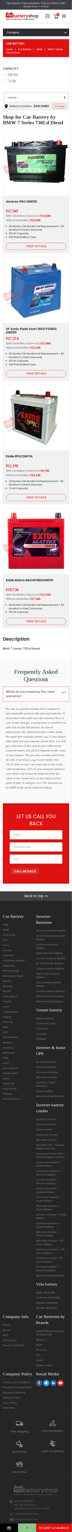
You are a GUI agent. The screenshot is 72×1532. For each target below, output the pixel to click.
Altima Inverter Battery (50, 996)
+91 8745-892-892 (26, 1514)
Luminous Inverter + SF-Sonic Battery (50, 1251)
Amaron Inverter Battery (51, 930)
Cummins (42, 1028)
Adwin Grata (44, 1365)
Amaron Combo (46, 1124)
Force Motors (11, 1099)
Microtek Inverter (46, 1077)
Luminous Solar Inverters (45, 1084)
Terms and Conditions (17, 1382)
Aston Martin (10, 1037)
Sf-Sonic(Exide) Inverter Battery (50, 937)
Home (9, 49)
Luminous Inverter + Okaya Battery (48, 1225)
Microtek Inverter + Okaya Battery (48, 1234)
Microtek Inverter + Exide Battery (48, 1207)
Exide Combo (44, 1129)
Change (59, 106)
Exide (39, 1345)
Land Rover (10, 1088)
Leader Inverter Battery (50, 991)
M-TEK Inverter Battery (50, 963)
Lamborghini (10, 1073)
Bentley (7, 1042)
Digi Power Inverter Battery (48, 975)
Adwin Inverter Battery (50, 1001)
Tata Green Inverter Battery (48, 984)
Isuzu (6, 1063)
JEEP (5, 1032)
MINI (5, 1027)
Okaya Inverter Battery (50, 968)
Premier (8, 1094)
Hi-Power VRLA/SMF (48, 1297)
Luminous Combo (47, 1135)
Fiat (5, 940)
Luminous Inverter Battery (47, 946)
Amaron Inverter (46, 1067)
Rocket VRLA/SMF (46, 1308)
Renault (7, 986)
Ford (5, 945)
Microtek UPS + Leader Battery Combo (50, 1146)
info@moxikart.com (26, 1519)
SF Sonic (41, 1350)
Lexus (6, 1078)
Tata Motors (10, 996)
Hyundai (8, 955)
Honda (7, 950)
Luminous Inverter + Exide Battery (48, 1164)
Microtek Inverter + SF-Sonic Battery (50, 1242)
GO (38, 1355)
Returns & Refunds (14, 1392)
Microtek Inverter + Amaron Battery (48, 1268)
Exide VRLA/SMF (45, 1292)
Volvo (6, 1006)
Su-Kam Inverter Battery (51, 958)
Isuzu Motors (10, 1068)
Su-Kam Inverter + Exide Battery (51, 1216)
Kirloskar (41, 1039)
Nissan (7, 981)
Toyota (7, 1001)
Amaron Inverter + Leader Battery (47, 1190)
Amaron (41, 1340)
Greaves (41, 1034)
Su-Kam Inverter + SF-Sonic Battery (50, 1260)
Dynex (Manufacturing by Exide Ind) (50, 1333)
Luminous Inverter (47, 1072)
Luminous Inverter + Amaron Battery (48, 1173)
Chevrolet (9, 935)
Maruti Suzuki (11, 971)
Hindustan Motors (14, 960)
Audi (5, 924)
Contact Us (10, 1340)
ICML (5, 1058)
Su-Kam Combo (46, 1119)
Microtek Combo (46, 1140)
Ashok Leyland (45, 1018)
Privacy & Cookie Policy (17, 1387)
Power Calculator (14, 1345)
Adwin (40, 1360)
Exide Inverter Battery (49, 953)
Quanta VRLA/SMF (47, 1303)
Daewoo (8, 1048)
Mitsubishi (9, 1053)
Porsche (8, 1022)
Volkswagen (10, 1012)
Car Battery (24, 49)
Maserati (8, 1083)
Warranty (8, 1408)
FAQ (5, 1335)
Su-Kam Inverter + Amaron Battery (47, 1181)
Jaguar (7, 1017)
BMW (39, 49)
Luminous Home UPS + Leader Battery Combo (50, 1155)
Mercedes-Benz (13, 976)
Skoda (7, 991)
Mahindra (9, 966)
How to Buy (10, 1403)
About (6, 1330)
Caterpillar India (46, 1023)
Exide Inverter (44, 1091)
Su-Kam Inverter (46, 1062)
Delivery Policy (12, 1397)
